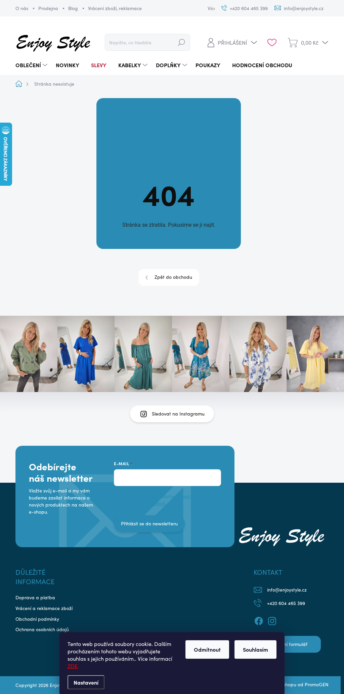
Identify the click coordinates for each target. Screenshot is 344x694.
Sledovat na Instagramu (178, 413)
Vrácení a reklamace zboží (44, 608)
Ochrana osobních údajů (42, 629)
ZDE (73, 665)
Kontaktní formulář (287, 644)
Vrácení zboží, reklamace (115, 8)
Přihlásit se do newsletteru (149, 523)
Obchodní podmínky (37, 619)
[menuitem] (32, 65)
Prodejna (48, 8)
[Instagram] (272, 620)
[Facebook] (259, 620)
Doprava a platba (35, 597)
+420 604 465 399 (286, 603)
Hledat (181, 42)
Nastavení (86, 682)
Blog (73, 8)
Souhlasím (255, 649)
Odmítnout (207, 649)
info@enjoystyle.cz (287, 590)
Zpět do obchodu (173, 277)
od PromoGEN (313, 684)
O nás (21, 8)
